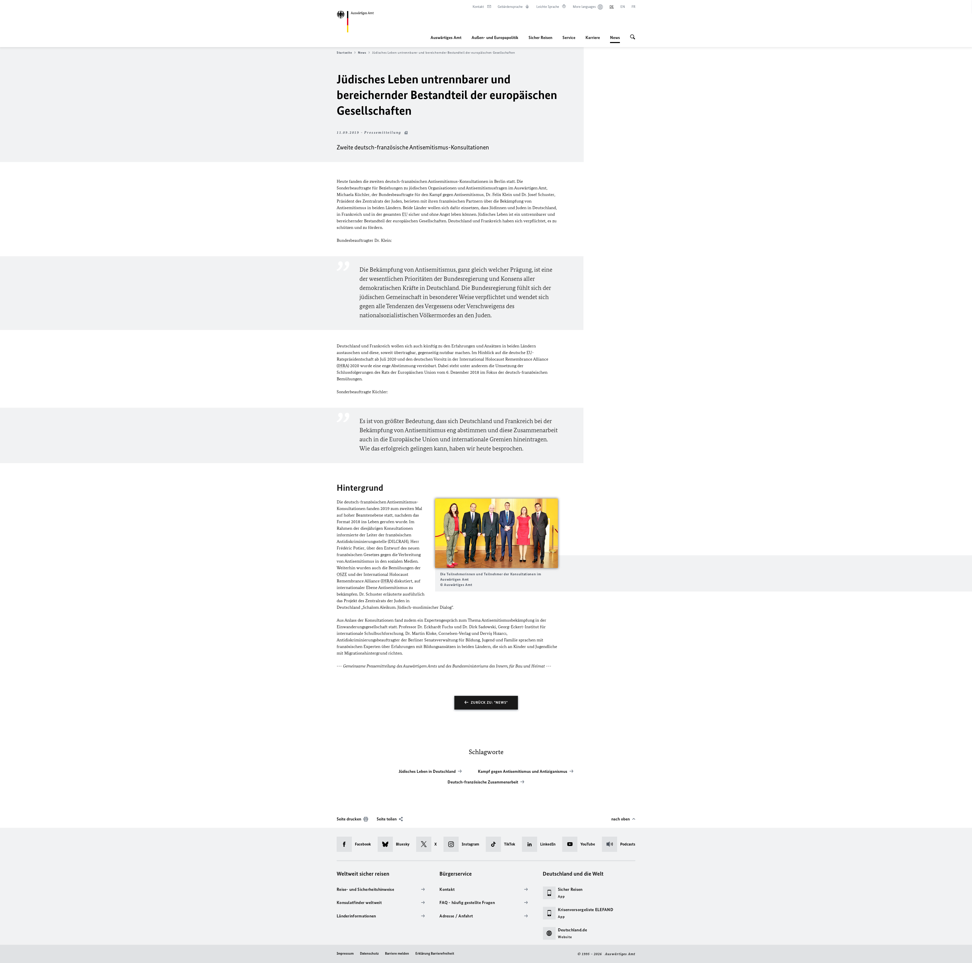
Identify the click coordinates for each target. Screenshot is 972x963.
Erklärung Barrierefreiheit (434, 953)
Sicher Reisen (540, 37)
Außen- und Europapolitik (495, 37)
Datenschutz (369, 953)
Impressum (345, 953)
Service (568, 37)
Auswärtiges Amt (446, 37)
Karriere (592, 37)
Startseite (344, 52)
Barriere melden (397, 953)
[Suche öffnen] (632, 37)
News (615, 39)
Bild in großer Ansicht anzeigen (496, 533)
